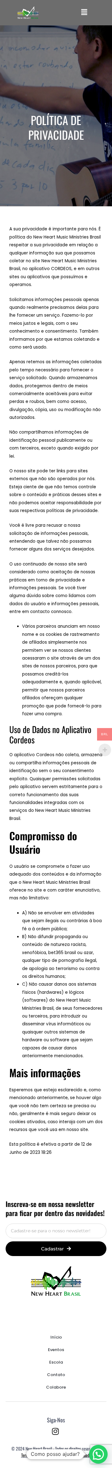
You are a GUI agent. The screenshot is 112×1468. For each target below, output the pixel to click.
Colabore (56, 1387)
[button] (84, 12)
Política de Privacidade (73, 1455)
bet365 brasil (62, 953)
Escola (56, 1362)
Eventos (56, 1350)
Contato (56, 1375)
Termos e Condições (36, 1455)
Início (56, 1337)
